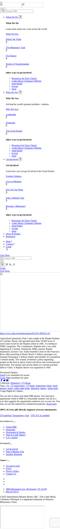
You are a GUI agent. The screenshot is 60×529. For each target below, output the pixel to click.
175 (7, 385)
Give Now (5, 255)
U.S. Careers (12, 437)
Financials (10, 429)
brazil (10, 388)
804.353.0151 (12, 492)
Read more (52, 404)
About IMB (11, 427)
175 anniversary (17, 385)
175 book (30, 385)
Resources (10, 236)
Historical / (16, 383)
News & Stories (13, 234)
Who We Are (12, 92)
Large (2, 378)
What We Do (12, 17)
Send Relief (17, 83)
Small (2, 375)
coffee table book (22, 388)
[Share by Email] (7, 380)
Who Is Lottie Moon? (16, 435)
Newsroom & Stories (15, 432)
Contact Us (11, 474)
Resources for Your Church (24, 78)
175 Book (25, 383)
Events (15, 86)
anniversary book (44, 385)
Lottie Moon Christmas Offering (26, 81)
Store (14, 89)
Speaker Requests (14, 454)
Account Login (13, 466)
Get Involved (12, 159)
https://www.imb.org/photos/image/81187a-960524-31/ (25, 333)
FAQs (8, 468)
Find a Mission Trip (15, 451)
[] (3, 10)
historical (35, 388)
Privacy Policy (12, 471)
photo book (53, 388)
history (43, 388)
